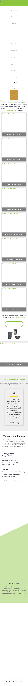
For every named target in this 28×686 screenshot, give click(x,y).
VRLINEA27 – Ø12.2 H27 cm (14, 234)
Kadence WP (18, 682)
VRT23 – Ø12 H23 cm (14, 159)
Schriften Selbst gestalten (14, 94)
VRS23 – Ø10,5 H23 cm (14, 209)
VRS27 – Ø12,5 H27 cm (14, 184)
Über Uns (13, 59)
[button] (16, 30)
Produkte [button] (14, 16)
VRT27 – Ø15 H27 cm (14, 134)
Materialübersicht (11, 110)
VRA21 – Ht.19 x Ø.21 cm (14, 284)
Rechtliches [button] (14, 64)
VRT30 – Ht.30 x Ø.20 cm (14, 364)
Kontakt (15, 10)
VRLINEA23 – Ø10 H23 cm (14, 259)
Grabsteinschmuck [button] (14, 37)
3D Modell (13, 102)
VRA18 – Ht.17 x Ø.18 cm (14, 309)
